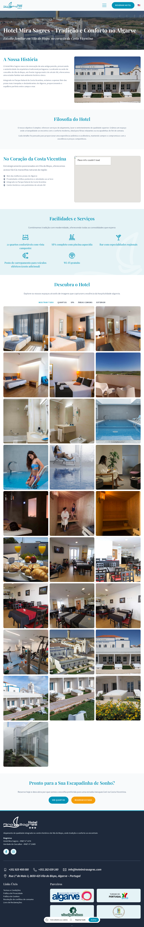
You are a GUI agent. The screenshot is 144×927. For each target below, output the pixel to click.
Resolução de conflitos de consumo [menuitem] (18, 899)
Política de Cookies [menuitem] (11, 896)
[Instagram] (13, 852)
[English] (139, 5)
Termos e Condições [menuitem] (12, 890)
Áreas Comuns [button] (85, 302)
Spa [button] (72, 302)
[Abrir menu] (104, 5)
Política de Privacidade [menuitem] (13, 893)
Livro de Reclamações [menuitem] (12, 902)
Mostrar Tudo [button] (46, 302)
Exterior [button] (100, 302)
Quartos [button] (62, 302)
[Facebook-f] (6, 852)
